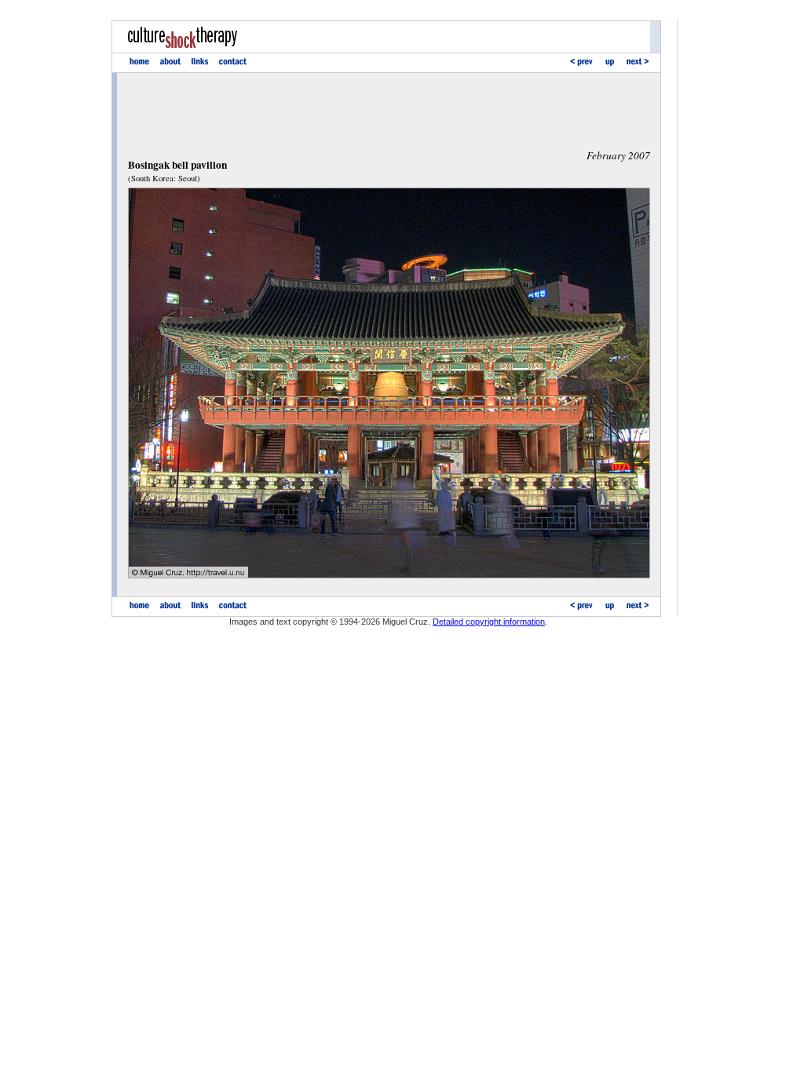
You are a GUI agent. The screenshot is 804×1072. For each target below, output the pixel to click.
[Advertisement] (388, 110)
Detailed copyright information (489, 621)
